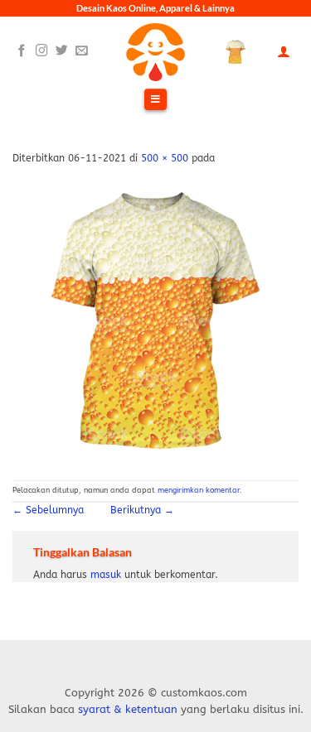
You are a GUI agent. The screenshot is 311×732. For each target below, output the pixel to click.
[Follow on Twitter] (62, 51)
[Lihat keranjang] (235, 52)
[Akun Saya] (284, 51)
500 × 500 (164, 158)
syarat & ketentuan (127, 709)
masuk (105, 574)
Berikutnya (142, 510)
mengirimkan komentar (199, 490)
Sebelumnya (48, 510)
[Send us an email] (81, 51)
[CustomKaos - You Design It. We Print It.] (156, 52)
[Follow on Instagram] (42, 51)
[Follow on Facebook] (22, 51)
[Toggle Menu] (155, 100)
